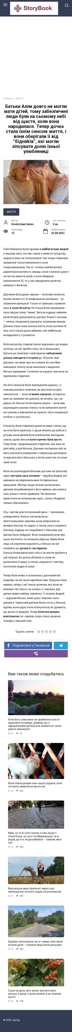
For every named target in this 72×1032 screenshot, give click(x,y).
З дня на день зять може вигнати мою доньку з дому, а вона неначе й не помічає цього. (34, 993)
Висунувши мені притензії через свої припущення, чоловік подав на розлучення (34, 890)
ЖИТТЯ (11, 211)
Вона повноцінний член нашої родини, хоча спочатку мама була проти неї (35, 785)
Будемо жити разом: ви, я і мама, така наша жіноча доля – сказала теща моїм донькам (35, 943)
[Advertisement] (36, 54)
